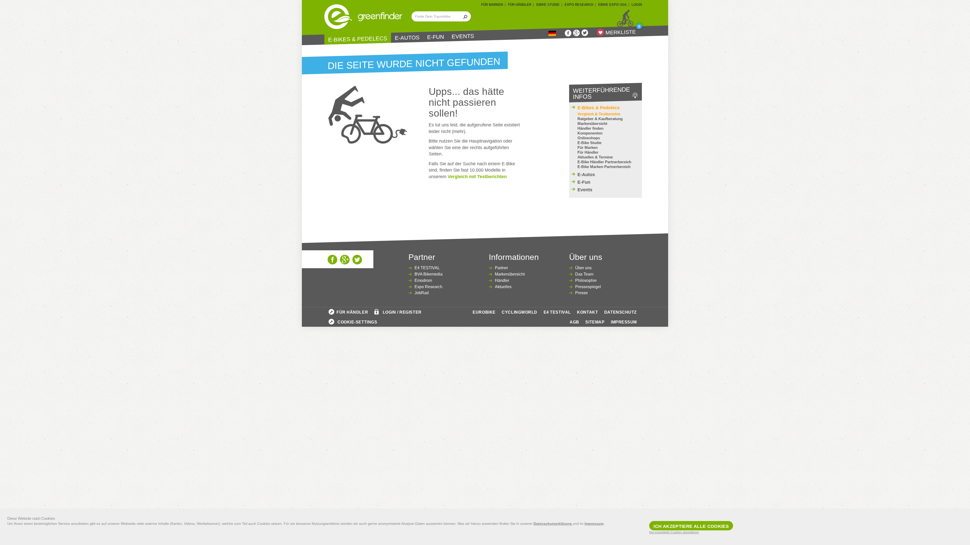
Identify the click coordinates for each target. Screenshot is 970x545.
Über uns (583, 268)
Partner (501, 268)
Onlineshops (588, 138)
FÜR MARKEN (492, 5)
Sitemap (594, 322)
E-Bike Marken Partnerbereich (603, 167)
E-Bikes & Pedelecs (357, 39)
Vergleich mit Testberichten (477, 176)
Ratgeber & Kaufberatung (600, 119)
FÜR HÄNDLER (519, 5)
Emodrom (423, 280)
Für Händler (587, 152)
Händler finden (590, 128)
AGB (574, 322)
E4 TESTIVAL (427, 268)
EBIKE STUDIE (548, 5)
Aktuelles (503, 287)
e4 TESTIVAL (557, 312)
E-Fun (435, 37)
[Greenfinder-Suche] (465, 16)
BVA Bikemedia (429, 274)
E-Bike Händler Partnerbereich (604, 162)
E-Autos (407, 37)
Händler (502, 280)
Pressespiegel (588, 287)
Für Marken (587, 147)
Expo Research (428, 287)
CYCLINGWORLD (519, 312)
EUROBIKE (484, 312)
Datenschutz (620, 312)
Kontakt (587, 312)
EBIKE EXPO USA (612, 5)
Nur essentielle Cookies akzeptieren (674, 532)
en (552, 33)
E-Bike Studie (589, 143)
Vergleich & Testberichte (598, 114)
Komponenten (589, 133)
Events (463, 36)
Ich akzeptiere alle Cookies (691, 526)
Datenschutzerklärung (553, 524)
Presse (581, 293)
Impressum (624, 322)
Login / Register (402, 312)
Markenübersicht (592, 123)
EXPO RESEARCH (579, 5)
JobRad (422, 293)
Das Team (584, 274)
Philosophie (586, 280)
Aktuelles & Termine (595, 157)
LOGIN (637, 5)
